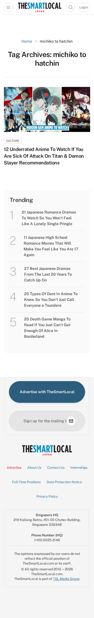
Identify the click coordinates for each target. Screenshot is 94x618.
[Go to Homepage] (39, 7)
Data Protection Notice (64, 482)
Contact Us (56, 467)
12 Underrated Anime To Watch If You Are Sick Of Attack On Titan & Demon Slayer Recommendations (44, 156)
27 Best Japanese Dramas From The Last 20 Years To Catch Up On (48, 274)
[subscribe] (71, 421)
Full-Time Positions (26, 482)
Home (26, 41)
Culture (12, 141)
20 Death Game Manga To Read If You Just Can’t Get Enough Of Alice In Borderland (47, 328)
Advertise (14, 467)
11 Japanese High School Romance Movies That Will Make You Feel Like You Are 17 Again (51, 246)
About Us (34, 467)
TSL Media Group (66, 579)
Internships (78, 467)
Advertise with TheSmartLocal (47, 392)
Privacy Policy (47, 496)
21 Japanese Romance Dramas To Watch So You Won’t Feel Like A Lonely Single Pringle (49, 218)
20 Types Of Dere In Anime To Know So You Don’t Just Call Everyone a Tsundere (51, 300)
